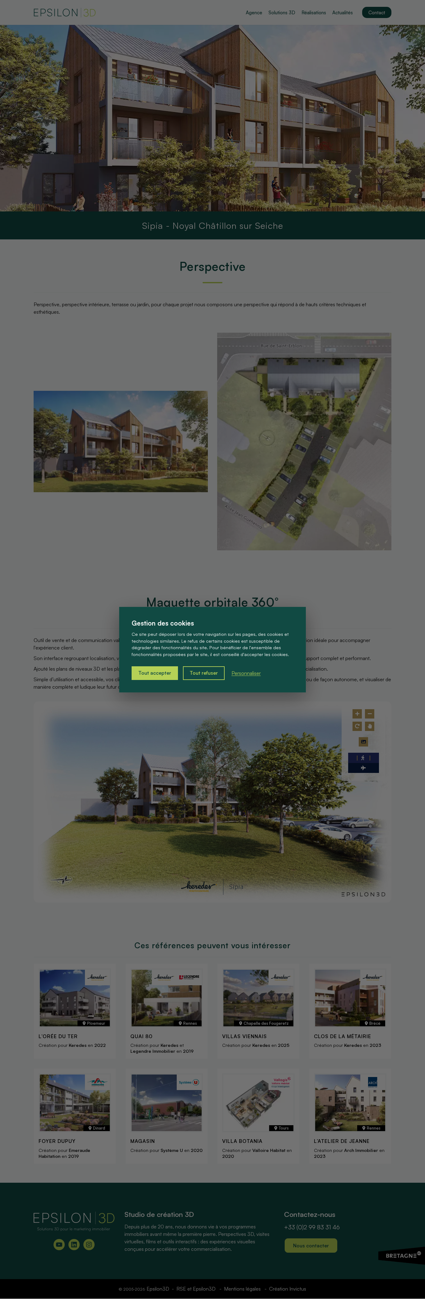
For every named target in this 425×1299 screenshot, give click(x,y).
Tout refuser (204, 673)
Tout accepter (154, 673)
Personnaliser (246, 673)
